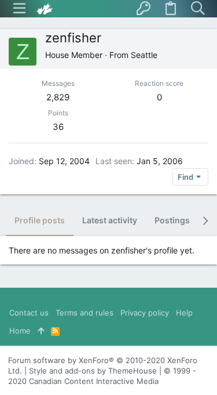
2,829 (57, 97)
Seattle (144, 55)
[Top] (40, 330)
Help (184, 312)
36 (58, 126)
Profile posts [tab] (39, 220)
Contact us (29, 312)
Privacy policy (144, 312)
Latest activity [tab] (109, 220)
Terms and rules (84, 312)
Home (20, 330)
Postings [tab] (172, 220)
